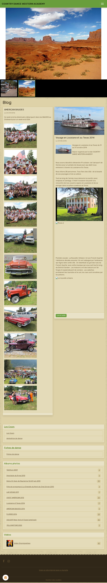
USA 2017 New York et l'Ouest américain (53, 520)
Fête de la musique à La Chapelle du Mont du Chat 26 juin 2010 (53, 487)
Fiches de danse (13, 454)
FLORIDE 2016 (53, 514)
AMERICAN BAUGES (14, 109)
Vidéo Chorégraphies (57, 543)
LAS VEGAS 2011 (53, 492)
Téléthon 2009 (53, 470)
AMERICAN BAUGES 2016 (53, 509)
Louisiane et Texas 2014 (53, 503)
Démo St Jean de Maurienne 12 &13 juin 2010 (53, 481)
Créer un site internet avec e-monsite (53, 570)
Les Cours (10, 433)
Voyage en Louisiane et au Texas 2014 (75, 137)
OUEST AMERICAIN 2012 (53, 498)
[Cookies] (5, 578)
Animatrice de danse (14, 438)
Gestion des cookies (53, 580)
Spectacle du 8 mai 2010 (53, 476)
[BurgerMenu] (102, 4)
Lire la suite (61, 315)
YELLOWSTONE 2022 (53, 525)
